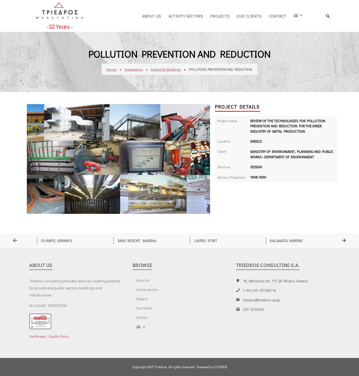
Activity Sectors (186, 16)
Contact (277, 16)
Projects (219, 16)
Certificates (37, 336)
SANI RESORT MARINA (136, 240)
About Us (151, 16)
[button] (15, 240)
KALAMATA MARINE (286, 240)
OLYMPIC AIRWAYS (56, 240)
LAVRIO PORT (205, 240)
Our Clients (249, 16)
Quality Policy (59, 336)
